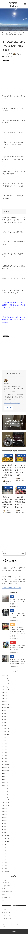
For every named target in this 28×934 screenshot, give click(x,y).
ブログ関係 (5, 883)
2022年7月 (5, 743)
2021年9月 (5, 773)
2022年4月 (5, 752)
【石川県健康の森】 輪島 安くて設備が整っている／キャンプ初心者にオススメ (13, 319)
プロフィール (5, 925)
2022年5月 (5, 749)
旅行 (3, 895)
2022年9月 (5, 737)
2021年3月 (5, 791)
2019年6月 (5, 853)
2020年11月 (5, 803)
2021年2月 (5, 794)
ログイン (4, 909)
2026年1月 (5, 678)
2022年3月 (5, 755)
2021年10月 (5, 770)
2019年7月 (5, 850)
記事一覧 (8, 408)
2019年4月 (5, 859)
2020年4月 (5, 823)
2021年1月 (5, 797)
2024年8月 (5, 696)
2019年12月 (5, 835)
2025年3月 (5, 687)
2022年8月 (5, 740)
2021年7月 (5, 779)
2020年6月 (5, 818)
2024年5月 (5, 699)
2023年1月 (5, 725)
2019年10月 (5, 841)
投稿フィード (6, 912)
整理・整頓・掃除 (7, 892)
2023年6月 (5, 716)
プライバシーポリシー (15, 925)
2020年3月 (5, 826)
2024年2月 (5, 702)
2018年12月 (5, 871)
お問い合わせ (5, 927)
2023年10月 (5, 708)
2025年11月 (5, 681)
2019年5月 (5, 856)
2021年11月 (5, 767)
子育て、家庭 (6, 886)
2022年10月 (5, 734)
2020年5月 (5, 821)
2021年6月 (5, 782)
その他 (4, 880)
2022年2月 (5, 758)
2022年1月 (5, 761)
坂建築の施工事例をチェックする (11, 588)
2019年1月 (5, 868)
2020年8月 (5, 812)
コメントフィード (7, 915)
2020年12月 (5, 800)
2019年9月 (5, 844)
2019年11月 (5, 838)
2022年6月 (5, 746)
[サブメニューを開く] (24, 880)
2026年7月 (5, 675)
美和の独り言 (8, 56)
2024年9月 (5, 693)
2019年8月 (5, 847)
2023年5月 (5, 719)
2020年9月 (5, 809)
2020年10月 (5, 806)
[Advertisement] (14, 78)
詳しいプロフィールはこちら (12, 403)
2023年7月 (5, 713)
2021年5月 (5, 785)
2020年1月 (5, 832)
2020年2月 (5, 829)
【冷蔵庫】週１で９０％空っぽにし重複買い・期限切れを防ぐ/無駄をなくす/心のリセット (13, 304)
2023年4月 (5, 722)
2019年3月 (5, 862)
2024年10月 (5, 690)
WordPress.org (6, 918)
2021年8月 (5, 776)
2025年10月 (5, 684)
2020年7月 (5, 815)
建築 (3, 889)
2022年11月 (5, 731)
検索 (22, 553)
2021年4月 (5, 788)
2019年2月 (5, 865)
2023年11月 (5, 705)
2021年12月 (5, 764)
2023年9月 (5, 711)
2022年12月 (5, 728)
